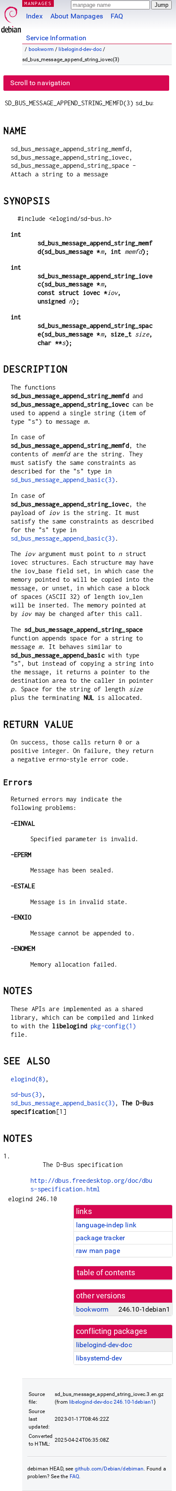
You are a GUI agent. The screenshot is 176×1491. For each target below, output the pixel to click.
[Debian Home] (11, 17)
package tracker (100, 1238)
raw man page (98, 1251)
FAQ (117, 16)
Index (34, 16)
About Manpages (76, 16)
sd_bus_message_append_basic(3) (63, 479)
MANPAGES (38, 3)
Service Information (56, 38)
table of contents (106, 1272)
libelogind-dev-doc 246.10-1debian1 (111, 1402)
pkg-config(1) (113, 1026)
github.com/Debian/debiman (109, 1469)
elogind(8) (28, 1079)
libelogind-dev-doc (80, 49)
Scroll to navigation (40, 83)
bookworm (41, 49)
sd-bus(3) (26, 1094)
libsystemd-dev (99, 1358)
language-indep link (106, 1225)
